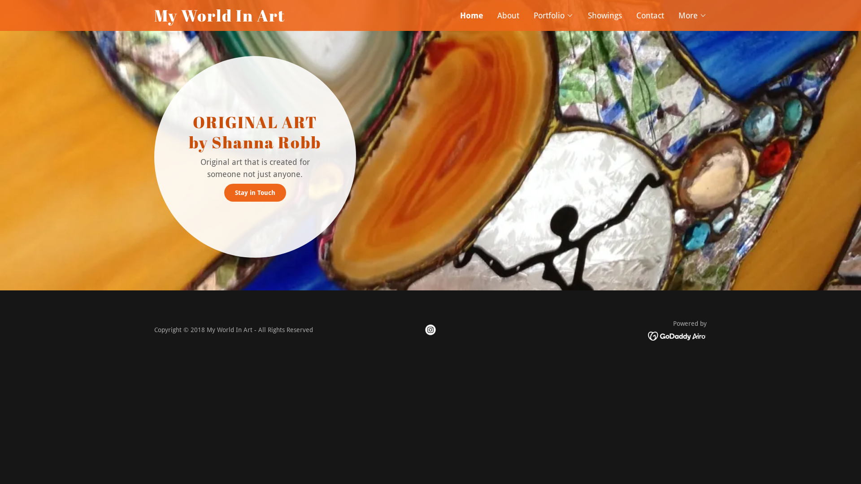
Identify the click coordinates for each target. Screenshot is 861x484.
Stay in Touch (255, 192)
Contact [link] (650, 15)
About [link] (508, 15)
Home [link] (471, 15)
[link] (292, 18)
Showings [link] (605, 15)
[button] (554, 15)
